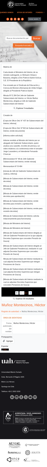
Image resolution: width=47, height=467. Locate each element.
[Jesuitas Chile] (14, 452)
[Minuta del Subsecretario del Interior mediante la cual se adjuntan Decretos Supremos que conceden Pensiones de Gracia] (23, 282)
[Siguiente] (30, 293)
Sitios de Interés (24, 12)
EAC (5, 350)
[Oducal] (32, 459)
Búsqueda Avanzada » (23, 45)
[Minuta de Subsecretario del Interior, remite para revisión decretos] (22, 209)
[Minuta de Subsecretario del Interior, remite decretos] (20, 180)
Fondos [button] (39, 12)
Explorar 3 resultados (25, 108)
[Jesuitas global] (32, 452)
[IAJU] (31, 445)
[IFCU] (13, 459)
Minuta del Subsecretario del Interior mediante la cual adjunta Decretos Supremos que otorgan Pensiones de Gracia (22, 261)
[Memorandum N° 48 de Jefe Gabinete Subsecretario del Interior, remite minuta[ (19, 160)
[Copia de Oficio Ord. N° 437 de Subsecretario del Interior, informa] (23, 122)
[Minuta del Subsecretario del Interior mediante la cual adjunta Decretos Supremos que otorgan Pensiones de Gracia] (23, 272)
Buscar (36, 38)
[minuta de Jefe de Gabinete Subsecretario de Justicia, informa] (21, 172)
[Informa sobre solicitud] (12, 136)
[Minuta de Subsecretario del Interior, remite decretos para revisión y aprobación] (20, 202)
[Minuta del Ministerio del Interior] (16, 223)
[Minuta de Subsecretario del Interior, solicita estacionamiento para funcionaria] (21, 217)
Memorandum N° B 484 (12, 166)
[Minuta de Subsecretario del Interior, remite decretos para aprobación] (20, 195)
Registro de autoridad (10, 311)
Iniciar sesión (34, 19)
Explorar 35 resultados (24, 299)
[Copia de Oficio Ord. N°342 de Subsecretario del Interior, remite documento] (23, 129)
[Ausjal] (14, 445)
